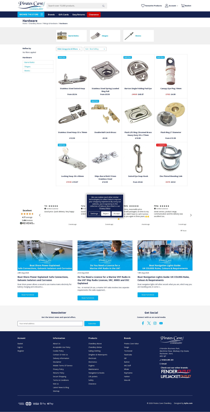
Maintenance (93, 369)
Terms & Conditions (61, 380)
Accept (117, 213)
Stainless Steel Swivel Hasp (72, 88)
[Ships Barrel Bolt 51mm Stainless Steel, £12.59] (105, 158)
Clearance (94, 14)
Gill (125, 358)
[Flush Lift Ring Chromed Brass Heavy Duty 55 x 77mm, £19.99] (138, 114)
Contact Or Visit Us (60, 354)
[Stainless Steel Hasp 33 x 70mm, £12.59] (72, 114)
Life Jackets (92, 376)
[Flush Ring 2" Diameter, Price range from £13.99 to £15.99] (171, 114)
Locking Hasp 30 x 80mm (72, 176)
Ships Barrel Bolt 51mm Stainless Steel (105, 177)
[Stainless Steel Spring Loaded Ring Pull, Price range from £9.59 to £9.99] (105, 71)
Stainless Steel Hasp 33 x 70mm (72, 132)
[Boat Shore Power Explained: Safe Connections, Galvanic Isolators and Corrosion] (45, 255)
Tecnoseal (128, 351)
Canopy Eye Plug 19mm (170, 88)
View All (127, 380)
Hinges (27, 66)
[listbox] (97, 49)
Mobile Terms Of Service (62, 365)
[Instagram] (155, 323)
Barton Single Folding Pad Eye (138, 88)
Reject (106, 213)
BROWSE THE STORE (28, 14)
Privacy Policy (58, 369)
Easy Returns (79, 14)
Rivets (27, 70)
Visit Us (56, 384)
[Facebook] (143, 323)
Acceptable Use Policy (61, 347)
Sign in (20, 347)
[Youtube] (161, 323)
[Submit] (103, 6)
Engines (91, 365)
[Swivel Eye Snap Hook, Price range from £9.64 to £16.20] (138, 158)
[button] (40, 215)
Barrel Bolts (29, 62)
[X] (149, 323)
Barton (127, 362)
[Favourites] (73, 80)
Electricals (92, 358)
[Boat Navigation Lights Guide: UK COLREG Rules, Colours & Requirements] (165, 255)
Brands (51, 14)
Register (21, 351)
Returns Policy (58, 373)
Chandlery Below (95, 347)
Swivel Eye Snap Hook (138, 176)
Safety (90, 380)
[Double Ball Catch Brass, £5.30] (105, 114)
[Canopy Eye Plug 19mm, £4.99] (171, 71)
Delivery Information (61, 358)
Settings (94, 213)
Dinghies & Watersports (97, 354)
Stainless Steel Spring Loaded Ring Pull (105, 89)
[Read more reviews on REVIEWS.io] (27, 223)
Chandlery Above (95, 343)
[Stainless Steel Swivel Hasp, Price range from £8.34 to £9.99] (72, 71)
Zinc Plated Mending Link (171, 176)
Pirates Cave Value (131, 343)
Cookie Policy (58, 351)
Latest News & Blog (61, 387)
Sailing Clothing (94, 351)
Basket (20, 343)
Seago (126, 347)
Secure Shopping (59, 376)
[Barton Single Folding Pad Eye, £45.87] (138, 71)
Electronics (92, 362)
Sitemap (56, 391)
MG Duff (127, 365)
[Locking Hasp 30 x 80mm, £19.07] (72, 158)
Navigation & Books (96, 373)
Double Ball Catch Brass (105, 132)
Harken (127, 376)
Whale (126, 369)
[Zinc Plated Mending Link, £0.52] (171, 158)
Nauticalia (128, 354)
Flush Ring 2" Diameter (171, 132)
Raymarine (128, 373)
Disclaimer (57, 362)
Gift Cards (64, 14)
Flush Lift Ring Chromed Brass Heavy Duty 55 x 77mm (138, 133)
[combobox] (73, 6)
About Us (56, 343)
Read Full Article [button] (28, 295)
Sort (86, 49)
